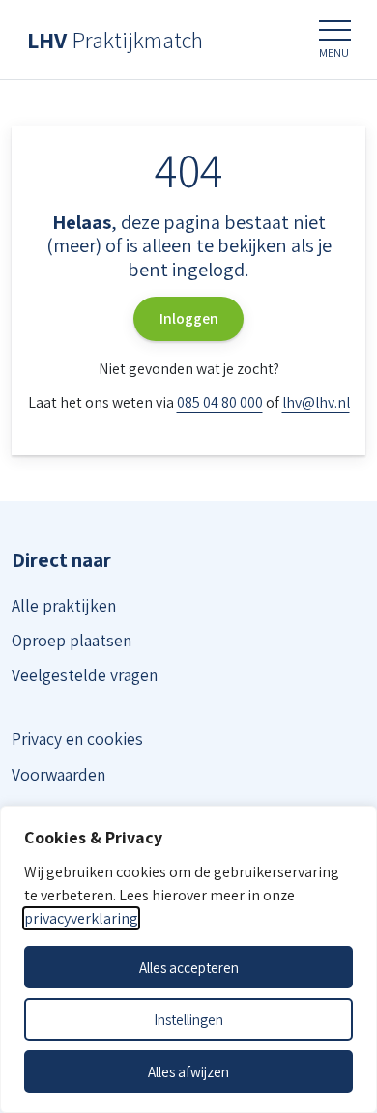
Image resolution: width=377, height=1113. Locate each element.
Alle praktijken (64, 605)
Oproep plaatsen (71, 640)
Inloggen (189, 318)
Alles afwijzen (188, 1071)
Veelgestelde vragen (85, 675)
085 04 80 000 (220, 402)
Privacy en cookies (77, 739)
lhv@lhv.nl (316, 402)
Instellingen (188, 1019)
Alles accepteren (189, 967)
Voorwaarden (58, 774)
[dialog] (188, 959)
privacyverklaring (81, 918)
